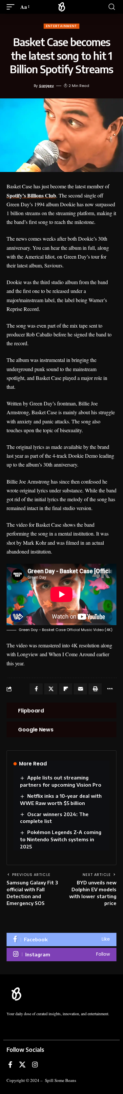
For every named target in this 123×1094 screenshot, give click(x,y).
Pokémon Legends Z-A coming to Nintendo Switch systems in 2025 (60, 839)
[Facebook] (61, 939)
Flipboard (31, 710)
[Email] (80, 688)
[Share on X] (50, 688)
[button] (12, 6)
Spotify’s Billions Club (31, 195)
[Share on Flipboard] (65, 688)
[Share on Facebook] (36, 688)
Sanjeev (46, 85)
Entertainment (61, 26)
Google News (35, 729)
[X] (22, 1064)
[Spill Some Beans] (62, 7)
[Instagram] (61, 954)
